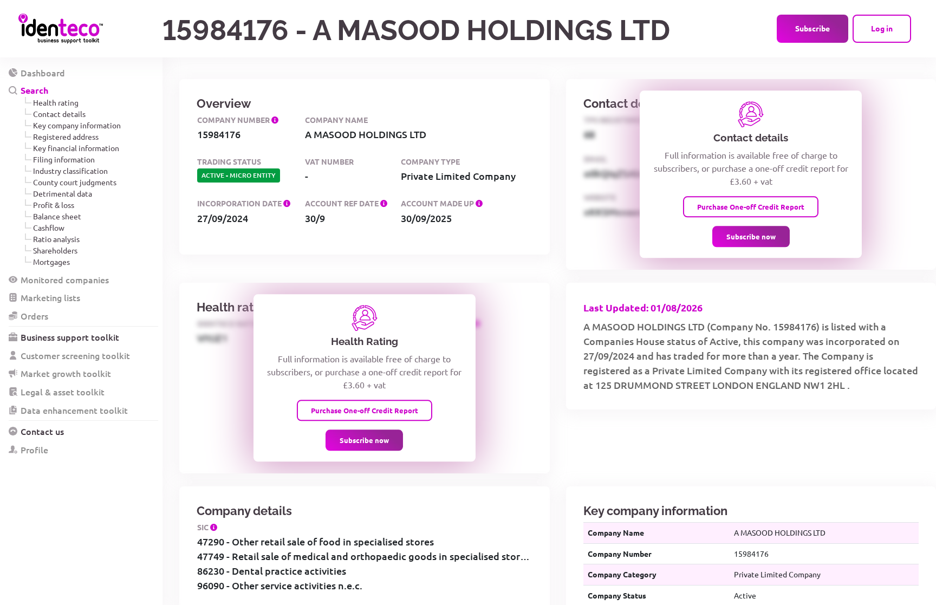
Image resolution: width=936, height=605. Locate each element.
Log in (882, 28)
